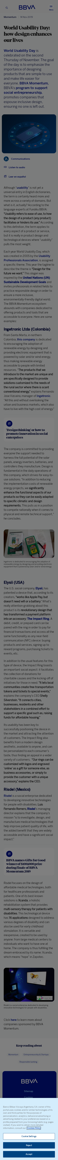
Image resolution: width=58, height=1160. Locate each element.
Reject (29, 1145)
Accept (29, 1154)
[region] (29, 1129)
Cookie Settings (29, 1136)
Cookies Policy (34, 1128)
